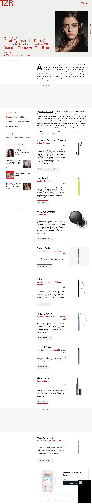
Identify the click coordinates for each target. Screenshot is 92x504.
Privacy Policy (9, 138)
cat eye (56, 116)
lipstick (84, 74)
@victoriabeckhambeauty (90, 29)
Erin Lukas (9, 52)
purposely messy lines (46, 111)
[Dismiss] (90, 481)
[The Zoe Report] (6, 3)
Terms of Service (27, 137)
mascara (41, 76)
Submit (9, 134)
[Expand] (80, 481)
